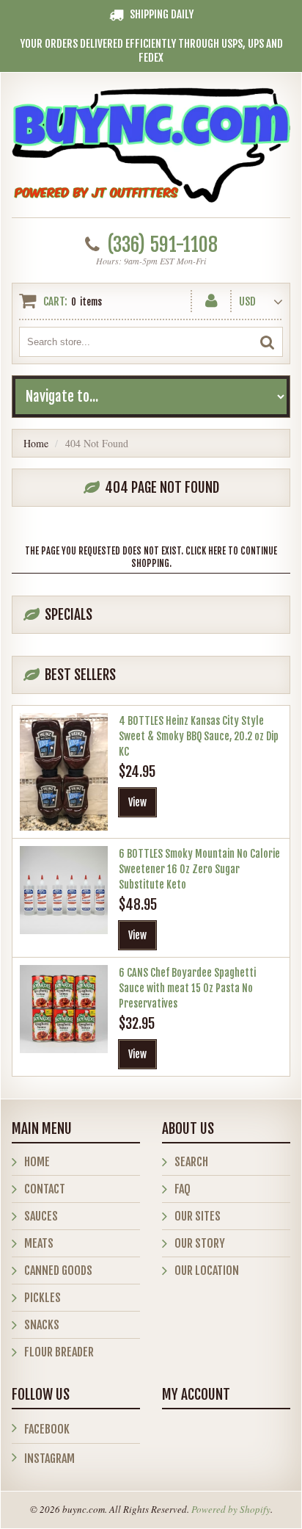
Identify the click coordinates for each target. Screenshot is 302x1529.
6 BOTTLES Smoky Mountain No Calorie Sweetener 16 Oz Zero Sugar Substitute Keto (199, 869)
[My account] (211, 298)
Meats (39, 1243)
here (217, 551)
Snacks (41, 1324)
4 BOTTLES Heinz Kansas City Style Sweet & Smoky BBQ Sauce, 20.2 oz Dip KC (199, 736)
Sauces (41, 1216)
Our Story (199, 1243)
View (137, 802)
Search (191, 1161)
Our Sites (197, 1216)
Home (35, 443)
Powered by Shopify (230, 1509)
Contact (44, 1189)
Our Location (206, 1270)
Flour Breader (59, 1352)
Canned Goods (58, 1270)
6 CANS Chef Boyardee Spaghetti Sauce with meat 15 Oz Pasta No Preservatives (187, 988)
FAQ (182, 1189)
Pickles (42, 1297)
